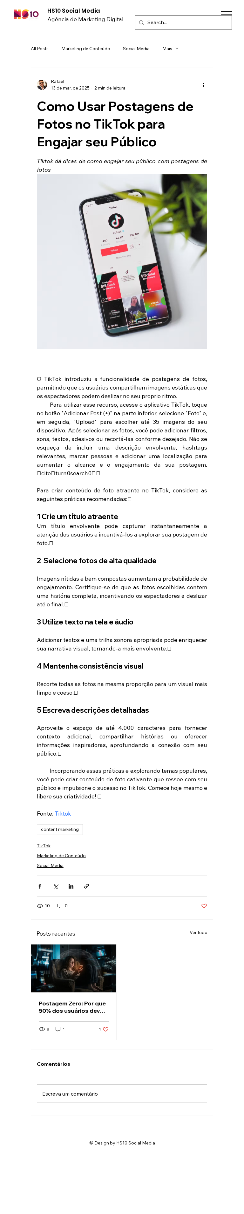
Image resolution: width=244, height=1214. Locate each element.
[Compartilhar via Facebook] (40, 886)
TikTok (44, 846)
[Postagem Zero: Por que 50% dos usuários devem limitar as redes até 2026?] (73, 968)
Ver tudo (198, 932)
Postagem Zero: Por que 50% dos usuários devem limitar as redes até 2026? (73, 1007)
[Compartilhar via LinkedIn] (71, 886)
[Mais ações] (203, 85)
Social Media (136, 48)
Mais (167, 48)
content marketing (60, 829)
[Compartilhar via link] (87, 886)
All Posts (40, 48)
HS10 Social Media (73, 11)
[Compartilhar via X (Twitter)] (55, 886)
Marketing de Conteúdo (85, 48)
